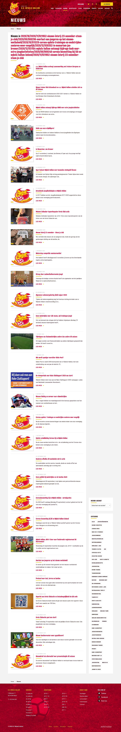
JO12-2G (64, 696)
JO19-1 (46, 693)
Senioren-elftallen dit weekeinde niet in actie (50, 459)
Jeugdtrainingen (96, 635)
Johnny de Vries (96, 669)
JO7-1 (64, 710)
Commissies (83, 701)
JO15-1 (46, 701)
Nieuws (65, 8)
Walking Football (31, 715)
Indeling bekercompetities (99, 618)
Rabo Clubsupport (97, 628)
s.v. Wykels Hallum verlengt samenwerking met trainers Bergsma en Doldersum (58, 67)
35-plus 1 (29, 704)
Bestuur (94, 580)
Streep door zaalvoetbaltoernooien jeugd (49, 274)
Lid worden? (83, 699)
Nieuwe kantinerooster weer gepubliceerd (50, 635)
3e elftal (28, 699)
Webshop (107, 8)
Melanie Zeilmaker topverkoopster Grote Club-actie (52, 211)
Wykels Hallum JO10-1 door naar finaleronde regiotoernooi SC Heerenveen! (56, 540)
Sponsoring (86, 8)
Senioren (29, 690)
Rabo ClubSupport (97, 652)
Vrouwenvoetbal (96, 594)
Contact (94, 8)
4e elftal (28, 701)
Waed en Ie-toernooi (97, 532)
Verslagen (94, 611)
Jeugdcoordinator (97, 631)
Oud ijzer (94, 559)
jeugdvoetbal (95, 566)
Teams (80, 8)
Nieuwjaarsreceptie (97, 563)
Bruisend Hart (103, 580)
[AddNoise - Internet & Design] (106, 727)
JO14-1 (46, 704)
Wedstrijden (73, 8)
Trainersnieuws (96, 573)
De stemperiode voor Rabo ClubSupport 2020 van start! (54, 375)
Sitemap (70, 726)
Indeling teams (104, 611)
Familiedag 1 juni (96, 545)
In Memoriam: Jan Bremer (44, 149)
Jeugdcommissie (96, 535)
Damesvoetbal (95, 604)
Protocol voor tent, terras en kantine (48, 578)
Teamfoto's (95, 597)
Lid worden (107, 4)
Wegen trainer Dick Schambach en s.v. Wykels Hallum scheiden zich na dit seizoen (59, 88)
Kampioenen (95, 614)
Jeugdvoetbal (95, 662)
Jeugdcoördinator (103, 521)
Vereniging (58, 8)
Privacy (94, 648)
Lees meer (39, 78)
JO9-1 (64, 704)
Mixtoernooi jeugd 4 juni (99, 587)
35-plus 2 (29, 707)
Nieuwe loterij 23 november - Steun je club (50, 232)
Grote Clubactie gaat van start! (46, 617)
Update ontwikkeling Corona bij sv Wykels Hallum (51, 438)
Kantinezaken (84, 696)
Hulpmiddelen (95, 621)
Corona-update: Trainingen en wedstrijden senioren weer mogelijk (57, 417)
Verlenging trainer (97, 645)
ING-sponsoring (96, 583)
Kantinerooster (96, 666)
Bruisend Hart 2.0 (97, 655)
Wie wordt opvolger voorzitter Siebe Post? (50, 357)
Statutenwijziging (97, 659)
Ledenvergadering (97, 607)
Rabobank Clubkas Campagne (99, 576)
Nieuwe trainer (96, 569)
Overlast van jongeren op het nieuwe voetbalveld (51, 560)
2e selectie (29, 696)
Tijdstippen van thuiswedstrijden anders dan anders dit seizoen (56, 336)
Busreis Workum (96, 642)
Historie (100, 8)
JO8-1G (64, 707)
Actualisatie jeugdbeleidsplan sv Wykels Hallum (51, 191)
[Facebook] (92, 4)
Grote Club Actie (96, 600)
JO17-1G (46, 696)
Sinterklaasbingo (97, 542)
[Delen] (96, 4)
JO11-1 (64, 699)
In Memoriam (95, 624)
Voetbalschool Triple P (98, 590)
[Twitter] (88, 4)
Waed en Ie (105, 662)
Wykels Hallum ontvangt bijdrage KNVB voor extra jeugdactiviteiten (57, 107)
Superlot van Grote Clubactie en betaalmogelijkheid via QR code (57, 596)
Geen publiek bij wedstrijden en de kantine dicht (51, 477)
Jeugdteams (47, 690)
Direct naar (83, 690)
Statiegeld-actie (96, 552)
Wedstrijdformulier (97, 539)
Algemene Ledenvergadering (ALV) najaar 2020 (51, 295)
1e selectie (29, 693)
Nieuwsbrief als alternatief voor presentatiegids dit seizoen (55, 656)
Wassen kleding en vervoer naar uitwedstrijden (51, 396)
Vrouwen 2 (29, 713)
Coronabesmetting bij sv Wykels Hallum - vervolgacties (53, 498)
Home (52, 8)
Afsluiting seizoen (97, 556)
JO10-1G (64, 701)
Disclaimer (63, 726)
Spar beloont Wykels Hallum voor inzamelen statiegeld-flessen (56, 170)
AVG (105, 549)
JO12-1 (64, 693)
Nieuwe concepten (97, 525)
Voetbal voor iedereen (98, 638)
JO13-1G (46, 707)
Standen (104, 621)
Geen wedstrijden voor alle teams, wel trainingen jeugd (54, 316)
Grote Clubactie (104, 559)
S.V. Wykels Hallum (14, 690)
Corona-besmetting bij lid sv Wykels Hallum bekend (52, 519)
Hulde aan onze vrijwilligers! (45, 128)
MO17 (46, 699)
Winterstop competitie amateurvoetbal (48, 253)
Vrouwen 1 (29, 710)
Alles (93, 521)
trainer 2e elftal (96, 549)
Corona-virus (95, 528)
